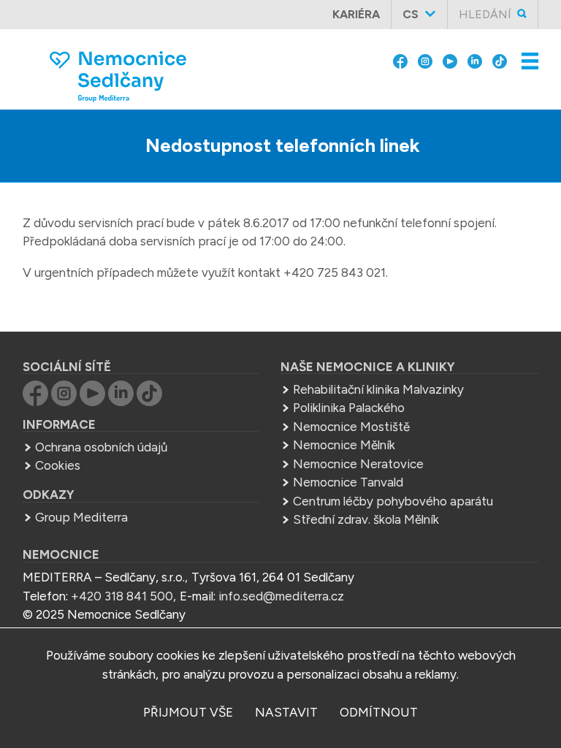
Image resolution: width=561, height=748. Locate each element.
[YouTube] (450, 60)
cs (410, 14)
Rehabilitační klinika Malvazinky (378, 389)
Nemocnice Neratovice (358, 464)
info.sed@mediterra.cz (281, 596)
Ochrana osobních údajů (101, 447)
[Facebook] (400, 60)
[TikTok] (499, 60)
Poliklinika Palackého (349, 407)
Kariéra (356, 14)
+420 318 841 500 (122, 596)
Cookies (57, 465)
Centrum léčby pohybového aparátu (393, 501)
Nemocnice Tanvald (348, 482)
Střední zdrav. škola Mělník (366, 519)
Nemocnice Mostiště (351, 426)
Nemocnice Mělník (344, 445)
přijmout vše (188, 712)
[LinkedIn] (475, 60)
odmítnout (379, 712)
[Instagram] (425, 60)
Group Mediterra (81, 517)
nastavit (286, 712)
